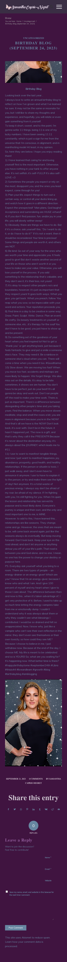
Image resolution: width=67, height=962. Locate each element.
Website (48, 880)
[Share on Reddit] (52, 809)
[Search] (50, 6)
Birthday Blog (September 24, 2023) (33, 45)
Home (8, 18)
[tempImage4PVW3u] (33, 72)
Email (48, 869)
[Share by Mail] (59, 809)
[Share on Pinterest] (27, 809)
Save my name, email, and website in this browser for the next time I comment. (31, 893)
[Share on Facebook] (8, 809)
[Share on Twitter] (15, 809)
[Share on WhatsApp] (21, 809)
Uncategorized (33, 38)
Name (48, 857)
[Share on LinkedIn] (34, 809)
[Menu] (57, 6)
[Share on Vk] (46, 809)
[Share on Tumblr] (40, 809)
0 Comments (36, 778)
